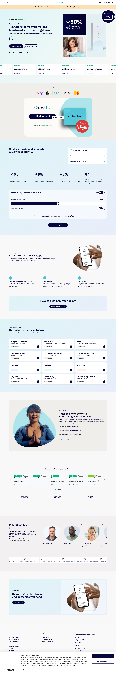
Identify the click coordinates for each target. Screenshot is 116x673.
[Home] (58, 2)
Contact (11, 648)
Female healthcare (14, 641)
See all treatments (14, 646)
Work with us (12, 650)
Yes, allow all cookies (103, 656)
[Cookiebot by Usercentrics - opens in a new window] (10, 670)
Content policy (46, 635)
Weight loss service (104, 2)
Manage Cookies (102, 661)
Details (23, 670)
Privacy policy (46, 637)
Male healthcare (13, 644)
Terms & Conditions (47, 641)
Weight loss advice (14, 637)
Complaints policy (47, 639)
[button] (112, 2)
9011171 (93, 634)
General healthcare (14, 639)
